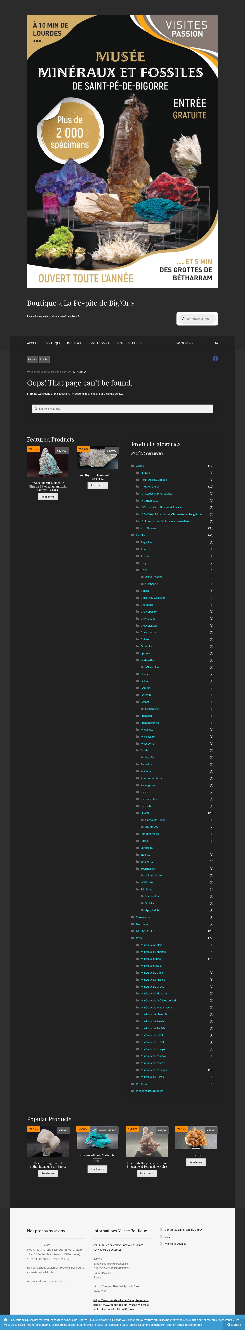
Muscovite (147, 743)
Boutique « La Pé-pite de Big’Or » (81, 302)
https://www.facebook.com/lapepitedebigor (121, 1300)
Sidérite (145, 854)
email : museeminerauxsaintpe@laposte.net (118, 1244)
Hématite (146, 715)
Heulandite (152, 896)
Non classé (142, 924)
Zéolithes (146, 889)
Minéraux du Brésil (152, 1042)
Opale (144, 750)
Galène (145, 681)
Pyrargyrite (148, 785)
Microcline (152, 667)
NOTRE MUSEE (127, 343)
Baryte (145, 563)
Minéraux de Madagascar (156, 1007)
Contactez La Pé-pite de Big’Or (183, 1229)
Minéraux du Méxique (154, 1070)
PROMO (141, 1083)
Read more (47, 496)
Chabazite (147, 604)
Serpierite (147, 847)
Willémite (147, 882)
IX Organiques (149, 500)
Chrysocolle (148, 618)
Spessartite (152, 708)
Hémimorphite (150, 722)
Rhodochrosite (150, 833)
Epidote (145, 653)
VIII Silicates (148, 528)
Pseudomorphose (151, 778)
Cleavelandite (149, 625)
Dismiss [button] (236, 1324)
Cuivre (145, 639)
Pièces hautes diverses (149, 1090)
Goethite (146, 694)
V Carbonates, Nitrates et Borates (162, 507)
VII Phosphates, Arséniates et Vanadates (165, 521)
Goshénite (151, 583)
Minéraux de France (153, 979)
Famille (140, 535)
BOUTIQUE (53, 343)
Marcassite (148, 736)
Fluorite (145, 674)
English (44, 359)
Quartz (145, 812)
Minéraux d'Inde (151, 958)
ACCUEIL (33, 343)
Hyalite (149, 757)
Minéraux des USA (152, 1035)
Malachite (147, 729)
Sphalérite (147, 861)
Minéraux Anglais (151, 944)
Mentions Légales (175, 1243)
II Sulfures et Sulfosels (154, 479)
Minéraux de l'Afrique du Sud (158, 1000)
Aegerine (146, 542)
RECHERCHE (75, 343)
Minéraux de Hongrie (154, 993)
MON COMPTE (100, 343)
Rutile (144, 840)
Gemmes (146, 687)
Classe (140, 465)
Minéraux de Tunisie (153, 1028)
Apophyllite (152, 910)
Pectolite (146, 764)
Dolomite (146, 646)
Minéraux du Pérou (152, 1076)
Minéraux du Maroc (153, 1063)
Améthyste (152, 826)
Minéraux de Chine (152, 972)
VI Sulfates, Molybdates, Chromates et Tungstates (171, 514)
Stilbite (149, 903)
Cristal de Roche (155, 819)
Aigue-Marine (153, 576)
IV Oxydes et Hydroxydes (156, 493)
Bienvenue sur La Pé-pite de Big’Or (51, 371)
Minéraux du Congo (153, 1049)
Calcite (145, 590)
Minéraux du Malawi (153, 1055)
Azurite (145, 556)
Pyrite (144, 792)
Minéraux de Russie (152, 1021)
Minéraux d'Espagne (153, 951)
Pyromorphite (149, 799)
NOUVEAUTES (146, 930)
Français (32, 359)
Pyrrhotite (147, 806)
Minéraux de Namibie (154, 1014)
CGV (167, 1236)
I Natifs (145, 472)
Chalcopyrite (149, 611)
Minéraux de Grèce (152, 986)
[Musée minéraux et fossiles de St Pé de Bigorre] (122, 151)
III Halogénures (150, 486)
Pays (139, 937)
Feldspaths (147, 660)
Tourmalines (148, 868)
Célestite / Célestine (153, 597)
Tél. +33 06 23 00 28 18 (107, 1249)
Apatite (145, 549)
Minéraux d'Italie (151, 965)
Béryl (144, 569)
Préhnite (146, 771)
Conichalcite (148, 632)
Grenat (145, 701)
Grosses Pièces (145, 917)
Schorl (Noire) (153, 875)
